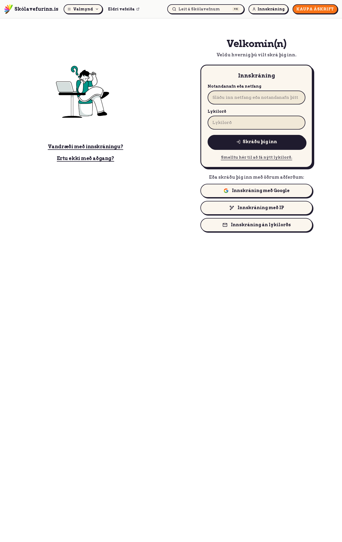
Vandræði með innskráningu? (85, 146)
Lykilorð (217, 111)
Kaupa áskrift (315, 9)
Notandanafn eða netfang (234, 86)
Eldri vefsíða (121, 9)
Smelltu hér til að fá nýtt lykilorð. (256, 157)
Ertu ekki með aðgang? (85, 158)
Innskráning (271, 9)
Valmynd (83, 9)
